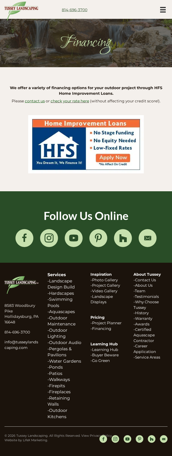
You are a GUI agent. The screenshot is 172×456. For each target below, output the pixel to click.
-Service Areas (146, 357)
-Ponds (55, 367)
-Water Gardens (64, 361)
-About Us (143, 285)
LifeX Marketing (35, 440)
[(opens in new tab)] (86, 144)
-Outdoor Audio (64, 342)
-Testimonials (146, 296)
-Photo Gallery (104, 280)
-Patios (54, 373)
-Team (139, 291)
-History (141, 313)
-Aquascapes (61, 311)
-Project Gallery (105, 285)
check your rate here (70, 101)
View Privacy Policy (96, 436)
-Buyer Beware (104, 355)
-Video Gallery (103, 291)
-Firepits (56, 385)
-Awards (141, 324)
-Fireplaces (59, 391)
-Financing (100, 328)
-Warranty (142, 318)
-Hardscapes (60, 293)
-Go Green (100, 360)
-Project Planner (106, 323)
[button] (24, 238)
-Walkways (58, 379)
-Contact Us (144, 280)
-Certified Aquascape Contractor (144, 335)
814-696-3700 (17, 332)
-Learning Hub (104, 349)
